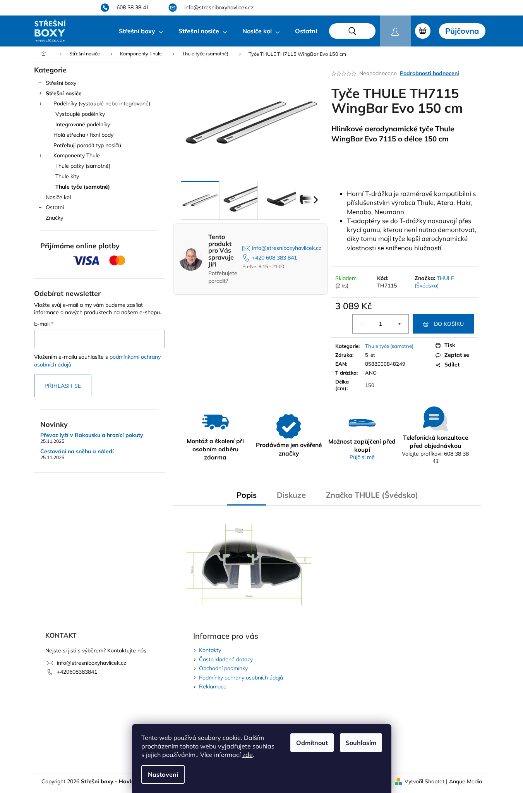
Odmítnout (312, 743)
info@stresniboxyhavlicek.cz (286, 247)
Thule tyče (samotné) (82, 186)
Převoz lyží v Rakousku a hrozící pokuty (91, 435)
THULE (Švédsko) (434, 282)
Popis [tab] (247, 495)
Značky (54, 217)
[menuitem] (141, 31)
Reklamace (212, 686)
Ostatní (55, 207)
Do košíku (449, 323)
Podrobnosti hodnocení (429, 73)
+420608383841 (77, 671)
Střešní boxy (61, 82)
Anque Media (465, 781)
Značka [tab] (372, 495)
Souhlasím (361, 743)
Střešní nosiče (64, 93)
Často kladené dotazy (226, 659)
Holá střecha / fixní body (83, 134)
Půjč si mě (362, 457)
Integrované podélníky (82, 124)
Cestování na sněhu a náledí (77, 451)
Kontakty (210, 650)
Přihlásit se (63, 385)
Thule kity (67, 176)
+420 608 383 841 (274, 257)
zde (247, 755)
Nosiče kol (58, 197)
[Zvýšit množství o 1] (399, 324)
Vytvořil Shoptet (424, 781)
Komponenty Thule (76, 155)
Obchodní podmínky (223, 668)
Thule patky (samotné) (82, 165)
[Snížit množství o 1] (362, 324)
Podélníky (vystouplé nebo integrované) (101, 103)
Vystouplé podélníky (80, 113)
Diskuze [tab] (291, 495)
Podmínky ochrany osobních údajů (241, 677)
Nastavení (163, 774)
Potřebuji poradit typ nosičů (87, 145)
